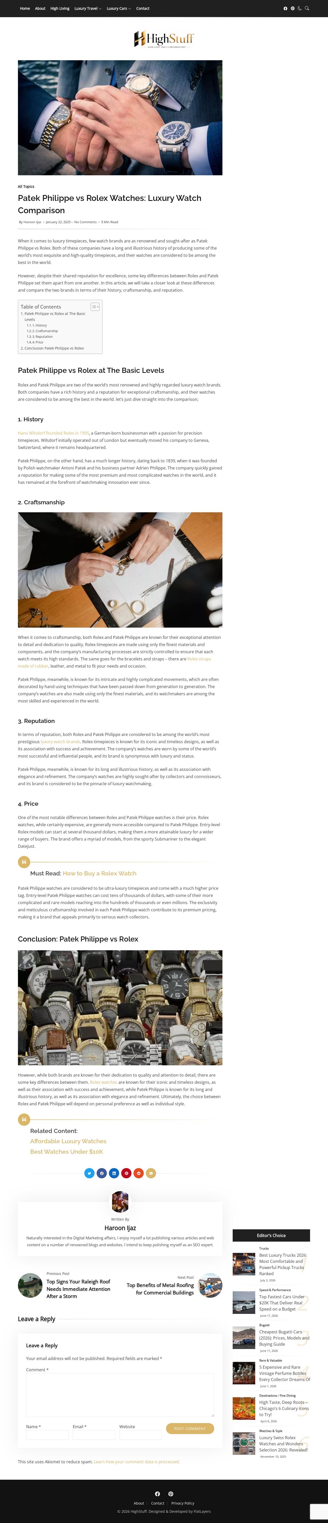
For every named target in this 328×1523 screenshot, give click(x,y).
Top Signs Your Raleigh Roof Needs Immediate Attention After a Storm (78, 1289)
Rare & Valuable (270, 1360)
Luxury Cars (117, 8)
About (40, 8)
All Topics (26, 186)
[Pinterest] (293, 8)
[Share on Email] (151, 1173)
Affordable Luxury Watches (68, 1141)
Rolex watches (103, 1082)
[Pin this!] (126, 1173)
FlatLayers (202, 1511)
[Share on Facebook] (102, 1173)
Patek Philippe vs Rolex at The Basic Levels (55, 316)
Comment (37, 1370)
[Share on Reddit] (139, 1173)
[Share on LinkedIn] (114, 1173)
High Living (59, 8)
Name (33, 1426)
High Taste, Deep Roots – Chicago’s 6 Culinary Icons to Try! (244, 1408)
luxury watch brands (60, 741)
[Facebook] (285, 8)
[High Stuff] (164, 48)
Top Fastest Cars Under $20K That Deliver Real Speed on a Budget (244, 1302)
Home (25, 8)
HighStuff (139, 1511)
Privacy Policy (182, 1503)
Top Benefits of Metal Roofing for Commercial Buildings (160, 1289)
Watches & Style (270, 1431)
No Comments (85, 222)
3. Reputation (42, 336)
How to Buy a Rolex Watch (100, 873)
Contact (142, 8)
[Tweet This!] (89, 1173)
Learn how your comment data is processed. (137, 1462)
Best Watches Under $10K (66, 1151)
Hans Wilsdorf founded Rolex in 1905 (53, 433)
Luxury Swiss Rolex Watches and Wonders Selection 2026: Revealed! (283, 1444)
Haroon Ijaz (33, 222)
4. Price (37, 342)
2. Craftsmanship (45, 331)
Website (127, 1426)
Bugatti (264, 1325)
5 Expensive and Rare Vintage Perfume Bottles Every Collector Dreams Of (244, 1373)
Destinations (268, 1395)
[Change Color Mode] (300, 8)
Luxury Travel (86, 8)
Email (80, 1426)
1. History (39, 325)
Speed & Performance (275, 1290)
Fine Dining (288, 1395)
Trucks (264, 1248)
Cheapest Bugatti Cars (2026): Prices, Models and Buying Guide (244, 1337)
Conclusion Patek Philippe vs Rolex (54, 348)
